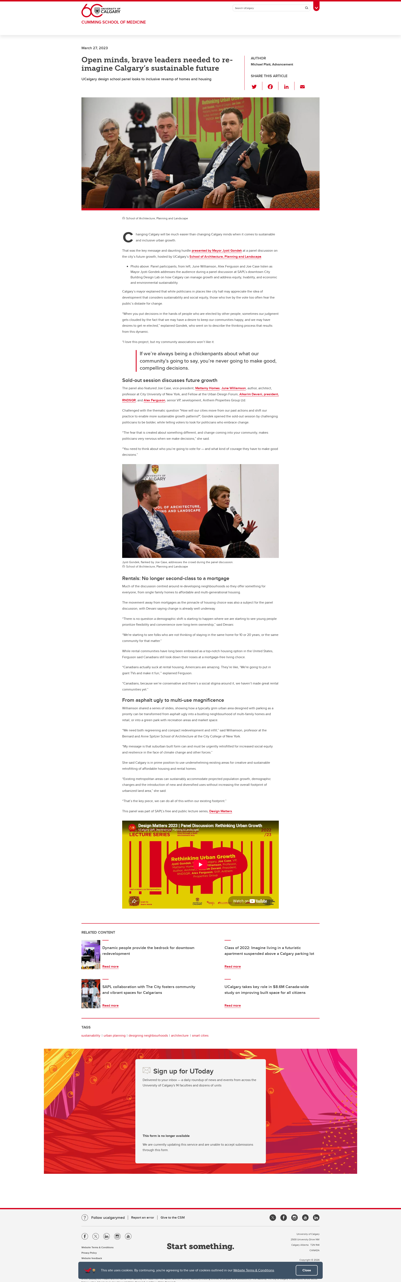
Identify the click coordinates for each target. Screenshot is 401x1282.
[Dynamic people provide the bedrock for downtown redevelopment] (90, 954)
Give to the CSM (173, 1217)
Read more (110, 966)
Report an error (142, 1217)
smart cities (200, 1035)
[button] (256, 86)
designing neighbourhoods (148, 1035)
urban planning (115, 1035)
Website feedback (91, 1258)
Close (306, 1270)
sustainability (90, 1035)
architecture (180, 1035)
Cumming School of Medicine (113, 22)
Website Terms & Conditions (253, 1270)
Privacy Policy (89, 1252)
